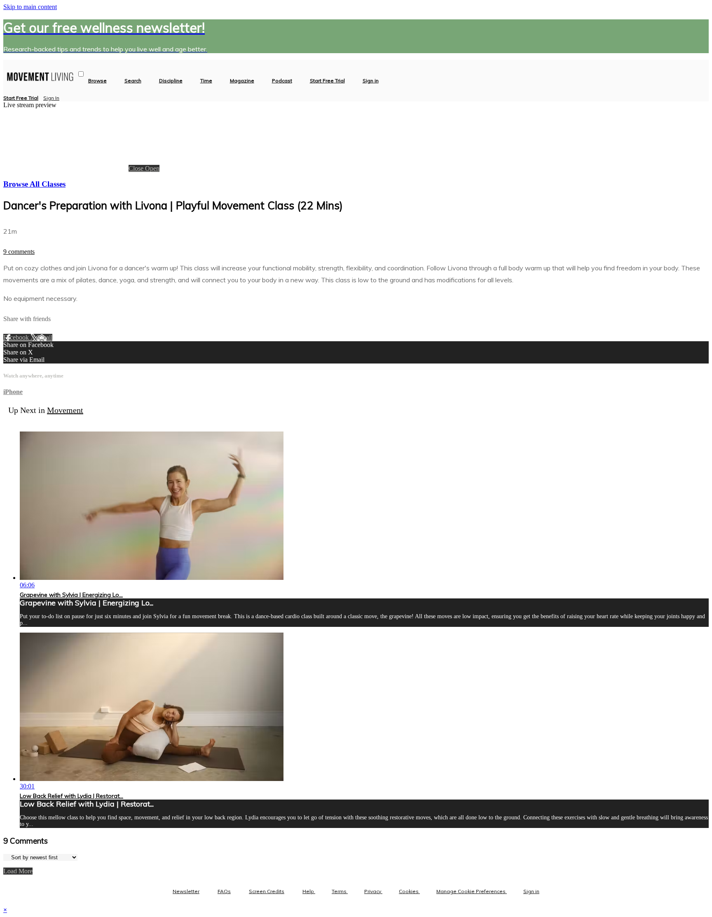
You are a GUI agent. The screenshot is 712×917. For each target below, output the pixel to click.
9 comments (19, 251)
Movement (65, 410)
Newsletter (186, 891)
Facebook (16, 337)
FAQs (224, 891)
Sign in (371, 80)
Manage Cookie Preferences (471, 891)
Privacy (373, 891)
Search (132, 80)
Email (44, 337)
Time (206, 80)
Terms (340, 891)
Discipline (171, 80)
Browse (97, 80)
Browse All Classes (34, 184)
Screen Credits (266, 891)
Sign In (51, 98)
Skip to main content (30, 6)
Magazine (242, 80)
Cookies (409, 891)
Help (308, 891)
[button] (81, 74)
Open (152, 168)
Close (137, 168)
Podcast (282, 80)
